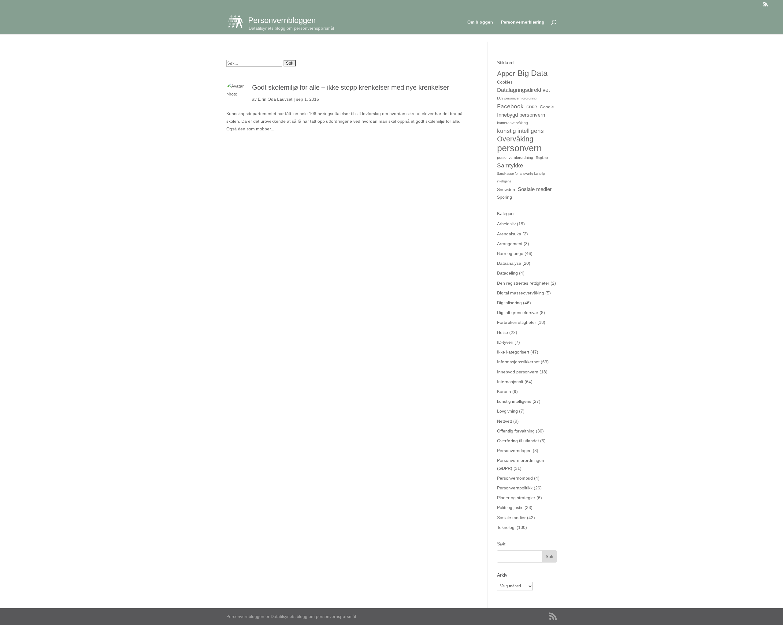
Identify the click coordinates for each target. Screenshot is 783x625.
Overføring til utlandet (518, 440)
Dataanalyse (509, 263)
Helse (502, 332)
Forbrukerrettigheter (516, 322)
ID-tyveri (505, 342)
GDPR (531, 107)
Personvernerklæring (522, 22)
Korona (504, 391)
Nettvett (504, 421)
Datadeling (507, 273)
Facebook (510, 106)
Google (547, 106)
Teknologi (506, 527)
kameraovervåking (512, 123)
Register (542, 157)
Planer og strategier (516, 497)
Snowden (506, 189)
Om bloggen (480, 22)
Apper (506, 73)
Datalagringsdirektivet (523, 90)
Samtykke (510, 165)
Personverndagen (514, 450)
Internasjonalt (510, 381)
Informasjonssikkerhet (518, 361)
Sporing (504, 197)
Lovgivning (507, 411)
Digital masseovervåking (520, 292)
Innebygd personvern (521, 115)
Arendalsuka (509, 233)
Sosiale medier (535, 189)
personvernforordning (515, 157)
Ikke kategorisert (513, 352)
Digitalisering (509, 302)
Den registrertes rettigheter (523, 283)
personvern (519, 148)
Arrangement (509, 243)
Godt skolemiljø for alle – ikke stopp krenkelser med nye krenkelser (350, 87)
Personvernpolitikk (515, 487)
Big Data (532, 73)
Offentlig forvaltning (516, 431)
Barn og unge (510, 253)
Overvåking (515, 139)
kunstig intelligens (520, 130)
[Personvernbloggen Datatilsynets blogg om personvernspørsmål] (238, 21)
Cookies (505, 82)
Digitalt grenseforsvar (517, 312)
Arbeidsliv (506, 223)
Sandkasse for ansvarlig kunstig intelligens (521, 177)
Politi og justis (510, 507)
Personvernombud (515, 478)
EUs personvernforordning (516, 98)
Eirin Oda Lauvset (275, 99)
